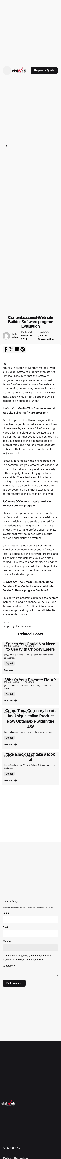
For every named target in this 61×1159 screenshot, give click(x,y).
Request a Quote (44, 70)
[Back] (7, 146)
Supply (7, 626)
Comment (9, 965)
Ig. (8, 1148)
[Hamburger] (7, 70)
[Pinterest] (22, 349)
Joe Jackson (23, 626)
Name (7, 913)
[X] (11, 349)
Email (6, 927)
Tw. (18, 1148)
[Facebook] (6, 349)
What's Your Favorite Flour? (30, 680)
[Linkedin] (17, 349)
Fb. (4, 1148)
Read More (8, 670)
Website (7, 941)
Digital (9, 663)
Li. (13, 1148)
